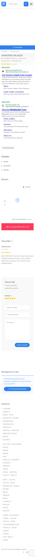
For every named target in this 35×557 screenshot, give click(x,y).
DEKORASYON (8, 424)
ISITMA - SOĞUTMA (10, 472)
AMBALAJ (6, 412)
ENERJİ (5, 450)
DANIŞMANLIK (8, 421)
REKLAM (6, 504)
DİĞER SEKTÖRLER (10, 433)
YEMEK (5, 540)
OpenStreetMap (21, 219)
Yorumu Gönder (22, 345)
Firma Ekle (18, 47)
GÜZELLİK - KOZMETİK (11, 460)
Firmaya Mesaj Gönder (18, 389)
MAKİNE (6, 489)
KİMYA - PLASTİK (9, 480)
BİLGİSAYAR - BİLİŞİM (10, 418)
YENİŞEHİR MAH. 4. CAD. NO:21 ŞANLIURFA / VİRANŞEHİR (13, 59)
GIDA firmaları (14, 51)
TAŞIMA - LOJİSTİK (9, 518)
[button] (4, 201)
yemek (5, 162)
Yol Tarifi (27, 187)
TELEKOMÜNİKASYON (11, 524)
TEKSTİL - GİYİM (9, 521)
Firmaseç (4, 51)
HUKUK (5, 469)
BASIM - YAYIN (8, 415)
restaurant (6, 166)
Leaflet (13, 219)
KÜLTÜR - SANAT (9, 483)
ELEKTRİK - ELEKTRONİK (12, 444)
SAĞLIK (5, 508)
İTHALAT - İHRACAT (10, 475)
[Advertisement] (17, 26)
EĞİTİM (5, 437)
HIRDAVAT (6, 466)
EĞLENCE (6, 440)
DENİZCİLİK (7, 427)
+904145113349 (8, 148)
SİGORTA (6, 511)
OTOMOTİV (7, 501)
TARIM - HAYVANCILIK (11, 515)
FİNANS (5, 453)
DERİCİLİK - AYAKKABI (11, 430)
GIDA (5, 457)
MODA (5, 498)
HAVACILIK (7, 463)
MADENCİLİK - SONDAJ (11, 486)
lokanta (6, 170)
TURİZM (6, 534)
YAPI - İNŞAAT (8, 537)
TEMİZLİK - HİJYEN (10, 528)
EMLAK (5, 447)
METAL (5, 492)
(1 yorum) (14, 64)
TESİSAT (6, 531)
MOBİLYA (6, 495)
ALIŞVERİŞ (6, 409)
